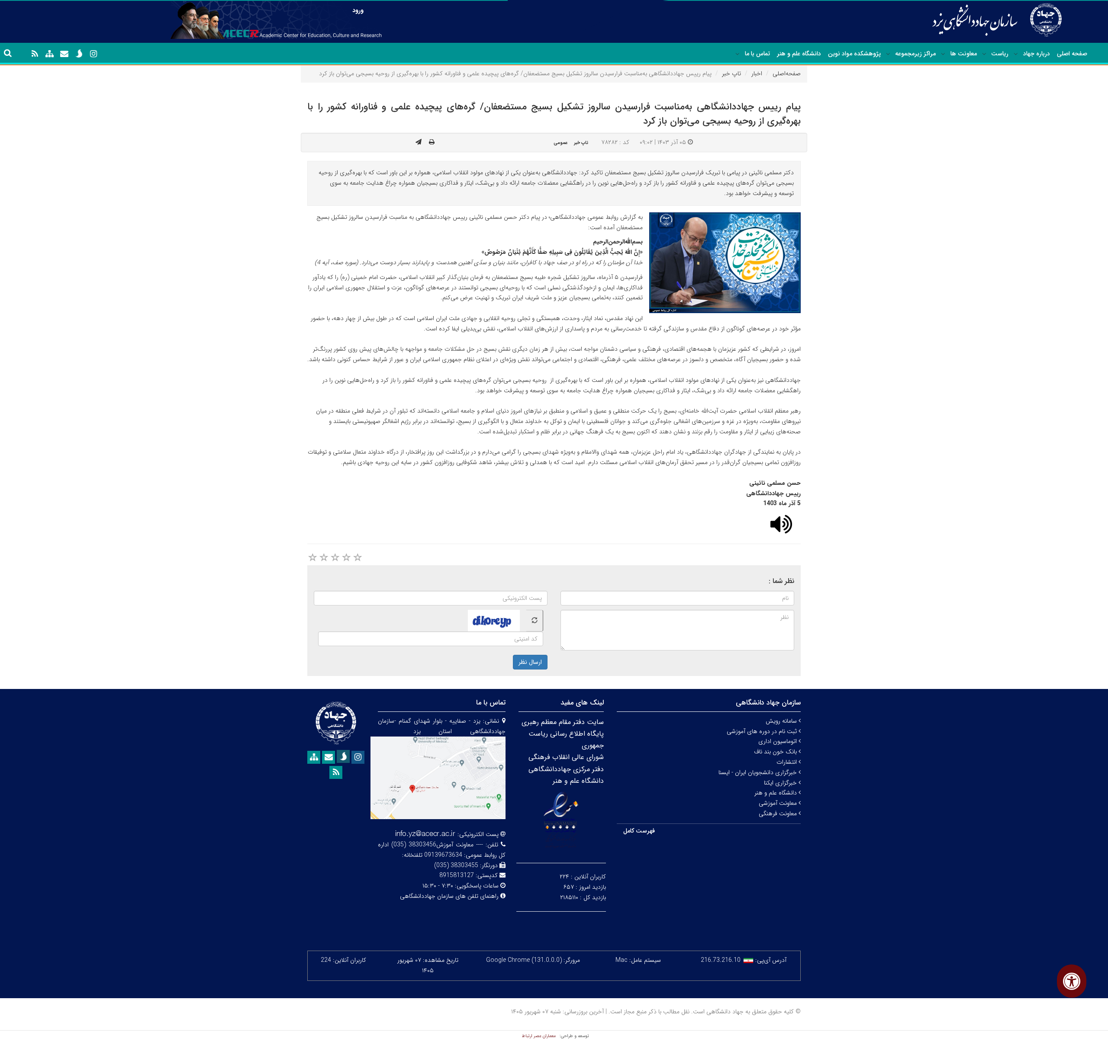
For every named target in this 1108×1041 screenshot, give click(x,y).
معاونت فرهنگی (779, 813)
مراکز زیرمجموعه (915, 53)
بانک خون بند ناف (776, 751)
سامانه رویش (782, 721)
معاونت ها (963, 53)
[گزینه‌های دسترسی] (1071, 981)
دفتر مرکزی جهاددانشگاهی (566, 769)
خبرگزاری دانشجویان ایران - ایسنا (758, 772)
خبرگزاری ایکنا (781, 783)
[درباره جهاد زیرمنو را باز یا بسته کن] (1016, 54)
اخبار (756, 73)
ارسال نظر (530, 662)
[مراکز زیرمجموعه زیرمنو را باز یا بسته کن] (888, 54)
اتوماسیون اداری (778, 741)
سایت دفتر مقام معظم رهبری (563, 722)
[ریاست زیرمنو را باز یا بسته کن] (984, 54)
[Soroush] (78, 53)
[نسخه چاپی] (431, 142)
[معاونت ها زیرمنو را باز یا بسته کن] (943, 54)
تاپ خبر (731, 73)
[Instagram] (93, 54)
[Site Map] (49, 54)
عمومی (560, 142)
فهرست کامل (639, 831)
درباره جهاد (1036, 53)
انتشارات (787, 762)
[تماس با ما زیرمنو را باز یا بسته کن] (737, 54)
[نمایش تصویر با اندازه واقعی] (725, 263)
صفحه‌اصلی (787, 73)
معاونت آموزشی (779, 803)
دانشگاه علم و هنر (799, 53)
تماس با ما (757, 53)
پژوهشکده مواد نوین (854, 53)
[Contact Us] (64, 54)
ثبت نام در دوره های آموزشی (763, 731)
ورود (358, 10)
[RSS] (34, 54)
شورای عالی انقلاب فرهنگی (566, 757)
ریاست (999, 53)
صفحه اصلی (1072, 53)
